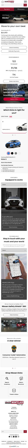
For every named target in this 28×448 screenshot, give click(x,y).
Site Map (22, 441)
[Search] (25, 5)
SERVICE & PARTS (13, 423)
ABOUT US (13, 411)
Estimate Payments (14, 51)
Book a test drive (14, 81)
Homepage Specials (13, 422)
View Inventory (13, 227)
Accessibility (10, 441)
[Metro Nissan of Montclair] (7, 2)
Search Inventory (14, 47)
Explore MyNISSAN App (13, 296)
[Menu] (25, 2)
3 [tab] (15, 135)
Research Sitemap (13, 415)
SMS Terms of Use (13, 416)
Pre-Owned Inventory (13, 421)
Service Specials (13, 427)
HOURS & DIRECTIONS (13, 413)
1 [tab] (12, 135)
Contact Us (4, 441)
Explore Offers (14, 99)
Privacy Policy (17, 441)
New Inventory (13, 419)
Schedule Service (13, 428)
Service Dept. (13, 425)
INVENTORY (13, 417)
